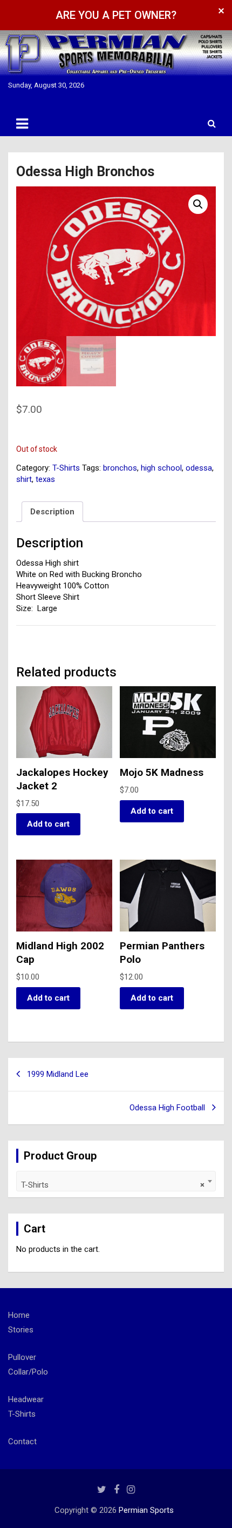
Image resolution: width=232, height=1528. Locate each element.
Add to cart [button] (48, 824)
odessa (199, 468)
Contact (22, 1441)
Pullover (22, 1357)
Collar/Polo (28, 1372)
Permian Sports (146, 1510)
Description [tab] (52, 512)
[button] (198, 204)
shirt (24, 479)
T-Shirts (66, 468)
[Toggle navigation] (22, 123)
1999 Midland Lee (57, 1074)
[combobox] (116, 1181)
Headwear (26, 1399)
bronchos (120, 468)
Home (19, 1315)
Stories (20, 1330)
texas (45, 479)
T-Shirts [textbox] (112, 1185)
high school (161, 468)
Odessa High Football (167, 1108)
